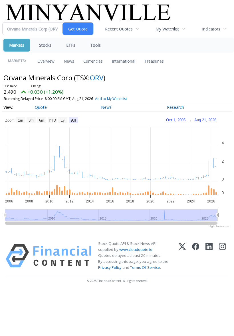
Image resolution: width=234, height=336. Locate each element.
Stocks (45, 45)
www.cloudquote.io (135, 249)
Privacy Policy (110, 267)
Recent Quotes (119, 29)
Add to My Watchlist (111, 98)
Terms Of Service (145, 267)
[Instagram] (222, 256)
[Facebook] (195, 256)
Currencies (93, 61)
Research (175, 107)
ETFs (70, 45)
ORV (96, 77)
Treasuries (154, 61)
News (69, 61)
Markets (16, 45)
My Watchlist (167, 29)
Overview (46, 61)
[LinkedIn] (209, 256)
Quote (41, 107)
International (123, 61)
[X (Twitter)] (182, 256)
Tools (95, 45)
